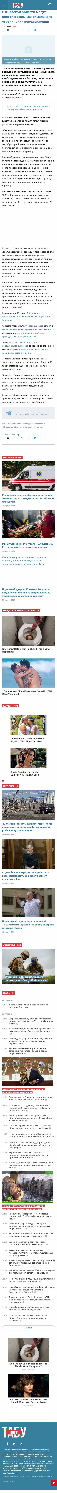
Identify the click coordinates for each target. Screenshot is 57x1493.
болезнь (29, 427)
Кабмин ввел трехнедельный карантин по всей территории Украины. (26, 316)
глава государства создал (25, 342)
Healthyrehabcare (28, 1405)
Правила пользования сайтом (14, 1476)
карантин (40, 424)
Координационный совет (15, 345)
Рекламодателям (9, 1481)
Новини (39, 427)
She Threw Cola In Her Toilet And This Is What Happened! (28, 1365)
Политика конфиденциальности (39, 1476)
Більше (28, 1328)
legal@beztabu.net (10, 1473)
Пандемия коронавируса (21, 424)
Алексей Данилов (33, 326)
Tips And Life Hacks (28, 1369)
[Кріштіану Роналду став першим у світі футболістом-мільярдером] (28, 1072)
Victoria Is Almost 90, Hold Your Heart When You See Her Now (28, 1401)
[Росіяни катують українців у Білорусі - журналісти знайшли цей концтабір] (28, 1187)
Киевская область (12, 427)
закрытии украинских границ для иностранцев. (26, 329)
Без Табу (15, 434)
